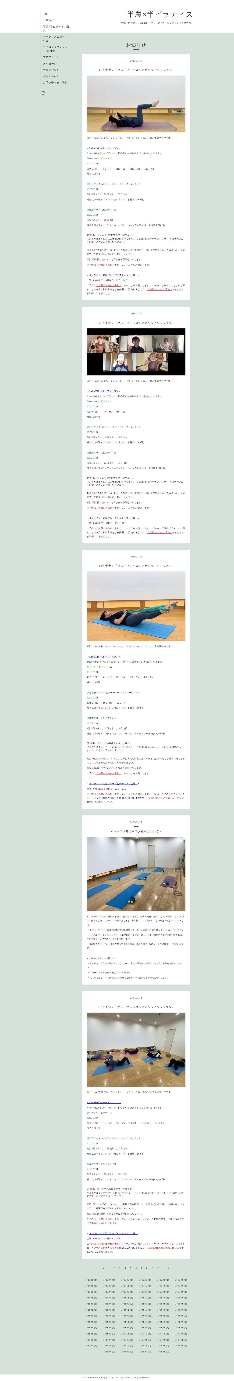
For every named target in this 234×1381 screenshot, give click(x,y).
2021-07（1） (109, 1340)
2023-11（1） (145, 1310)
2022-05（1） (145, 1328)
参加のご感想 (51, 70)
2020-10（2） (145, 1346)
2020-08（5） (181, 1346)
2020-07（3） (109, 1352)
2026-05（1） (145, 1280)
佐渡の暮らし (51, 76)
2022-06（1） (127, 1328)
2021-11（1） (145, 1334)
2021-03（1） (163, 1340)
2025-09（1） (181, 1286)
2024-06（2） (127, 1304)
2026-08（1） (91, 1280)
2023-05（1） (145, 1316)
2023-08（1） (91, 1316)
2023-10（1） (163, 1310)
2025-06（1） (127, 1292)
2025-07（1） (109, 1292)
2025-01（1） (109, 1298)
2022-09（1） (181, 1322)
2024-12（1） (127, 1298)
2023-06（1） (127, 1316)
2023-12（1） (127, 1310)
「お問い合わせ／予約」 (108, 265)
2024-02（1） (91, 1310)
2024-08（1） (91, 1304)
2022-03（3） (181, 1328)
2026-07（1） (109, 1280)
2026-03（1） (181, 1280)
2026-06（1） (127, 1280)
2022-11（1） (145, 1322)
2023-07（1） (109, 1316)
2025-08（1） (91, 1292)
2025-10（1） (163, 1286)
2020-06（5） (127, 1352)
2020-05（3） (145, 1352)
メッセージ (50, 63)
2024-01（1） (109, 1310)
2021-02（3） (181, 1340)
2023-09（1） (181, 1310)
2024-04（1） (163, 1304)
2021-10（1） (163, 1334)
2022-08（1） (91, 1328)
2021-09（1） (181, 1334)
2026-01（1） (109, 1286)
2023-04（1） (163, 1316)
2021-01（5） (91, 1346)
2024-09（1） (181, 1298)
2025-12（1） (127, 1286)
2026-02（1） (91, 1286)
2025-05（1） (145, 1292)
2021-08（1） (91, 1340)
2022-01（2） (109, 1334)
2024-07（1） (109, 1304)
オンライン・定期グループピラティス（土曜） (113, 275)
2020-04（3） (163, 1352)
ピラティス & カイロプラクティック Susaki (110, 1378)
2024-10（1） (163, 1298)
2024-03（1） (181, 1304)
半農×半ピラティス (160, 14)
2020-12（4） (109, 1346)
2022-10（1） (163, 1322)
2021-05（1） (127, 1340)
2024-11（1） (145, 1298)
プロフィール (51, 57)
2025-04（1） (163, 1292)
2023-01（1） (109, 1322)
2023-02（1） (91, 1322)
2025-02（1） (91, 1298)
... (163, 1268)
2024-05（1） (145, 1304)
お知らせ (48, 20)
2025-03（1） (181, 1292)
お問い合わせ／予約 (55, 82)
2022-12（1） (127, 1322)
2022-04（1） (163, 1328)
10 (158, 1268)
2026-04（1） (163, 1280)
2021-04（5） (145, 1340)
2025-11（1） (145, 1286)
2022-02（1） (91, 1334)
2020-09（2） (163, 1346)
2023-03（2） (181, 1316)
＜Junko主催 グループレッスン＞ (104, 148)
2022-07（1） (109, 1328)
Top (45, 13)
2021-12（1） (127, 1334)
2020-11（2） (127, 1346)
